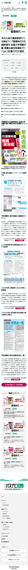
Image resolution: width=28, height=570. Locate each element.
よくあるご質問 (4, 536)
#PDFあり (5, 62)
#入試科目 (12, 65)
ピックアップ (5, 511)
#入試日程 (5, 65)
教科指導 (5, 513)
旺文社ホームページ (13, 559)
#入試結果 (18, 65)
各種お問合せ (6, 529)
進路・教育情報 (6, 516)
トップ (2, 7)
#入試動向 (18, 62)
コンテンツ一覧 (10, 7)
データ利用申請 (19, 240)
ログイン (4, 502)
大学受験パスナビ (13, 550)
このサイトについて (5, 533)
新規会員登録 (6, 505)
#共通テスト (6, 68)
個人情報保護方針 (5, 541)
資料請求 (5, 524)
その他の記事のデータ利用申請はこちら (14, 385)
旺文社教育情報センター (13, 555)
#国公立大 (17, 68)
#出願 (11, 68)
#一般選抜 (12, 62)
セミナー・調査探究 (7, 518)
